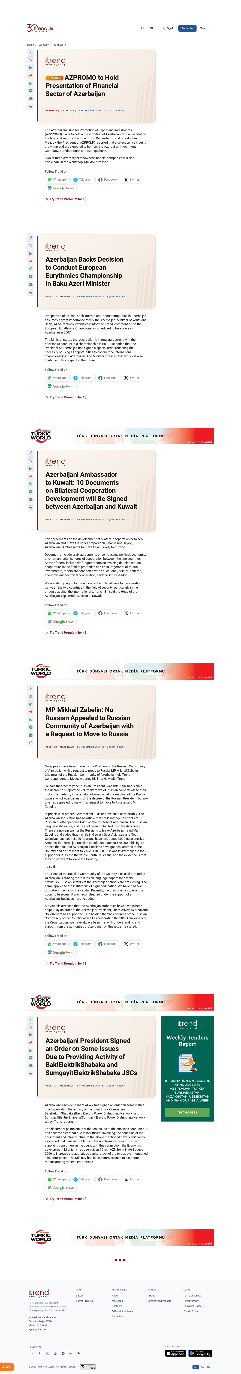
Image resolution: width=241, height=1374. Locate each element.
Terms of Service (192, 1295)
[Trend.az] (40, 28)
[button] (30, 52)
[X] (47, 1353)
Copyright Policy (192, 1306)
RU (208, 1367)
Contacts (117, 1306)
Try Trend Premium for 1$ (67, 199)
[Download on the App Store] (175, 1353)
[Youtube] (55, 1353)
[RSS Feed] (78, 1353)
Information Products (159, 1300)
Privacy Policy (191, 1300)
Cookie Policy (190, 1311)
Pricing (151, 1295)
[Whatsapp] (32, 1353)
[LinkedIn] (71, 1353)
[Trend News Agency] (39, 1293)
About (115, 1295)
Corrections (118, 1316)
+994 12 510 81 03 (38, 1325)
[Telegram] (63, 1353)
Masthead (117, 1300)
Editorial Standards (122, 1311)
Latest (79, 1295)
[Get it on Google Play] (200, 1353)
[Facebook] (40, 1353)
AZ (202, 1367)
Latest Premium (85, 1300)
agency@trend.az (37, 1329)
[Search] (142, 28)
